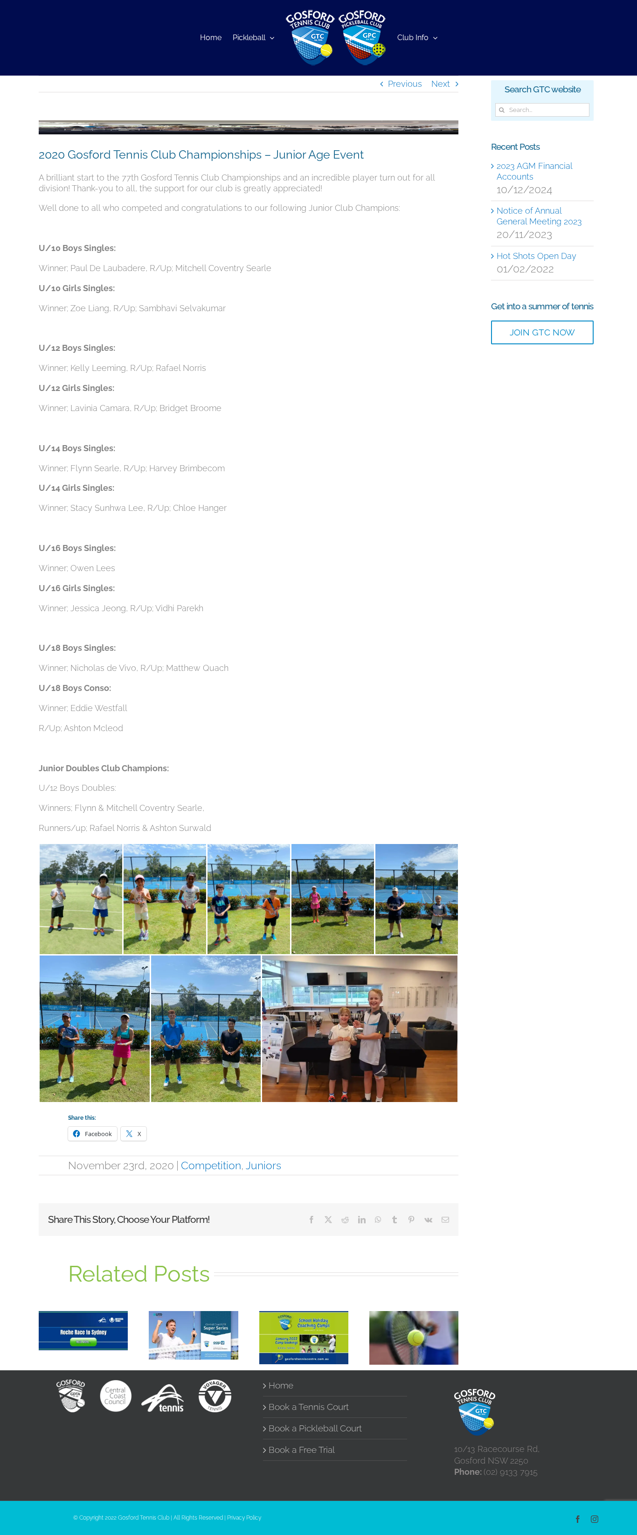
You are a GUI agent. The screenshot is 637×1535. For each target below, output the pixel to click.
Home (281, 1385)
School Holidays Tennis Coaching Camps (291, 1318)
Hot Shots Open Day (536, 256)
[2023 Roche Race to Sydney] (83, 1331)
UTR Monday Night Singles (401, 1324)
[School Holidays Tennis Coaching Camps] (303, 1338)
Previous (405, 84)
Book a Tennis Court (309, 1407)
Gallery (95, 1317)
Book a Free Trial (302, 1449)
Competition (211, 1165)
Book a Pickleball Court (315, 1428)
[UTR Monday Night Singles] (413, 1338)
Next (440, 84)
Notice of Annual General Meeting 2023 (539, 216)
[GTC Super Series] (193, 1335)
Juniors (263, 1165)
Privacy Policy (244, 1517)
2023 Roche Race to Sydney (71, 1317)
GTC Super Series (181, 1321)
